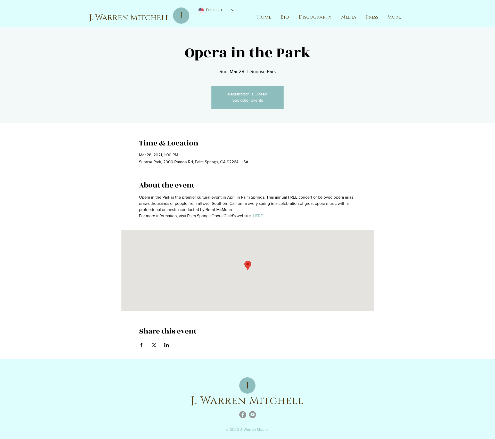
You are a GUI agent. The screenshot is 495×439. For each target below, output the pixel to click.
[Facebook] (242, 414)
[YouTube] (252, 414)
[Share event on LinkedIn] (166, 345)
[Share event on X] (154, 345)
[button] (348, 17)
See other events (247, 100)
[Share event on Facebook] (141, 345)
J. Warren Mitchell (129, 17)
